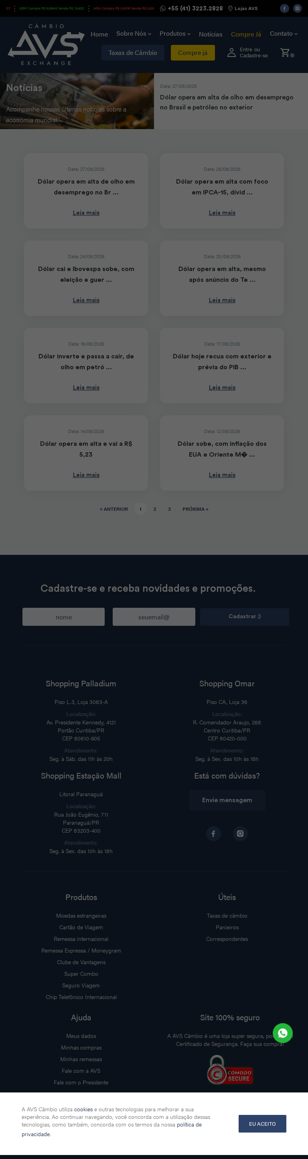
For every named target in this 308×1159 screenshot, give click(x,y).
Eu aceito (262, 1123)
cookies (83, 1109)
